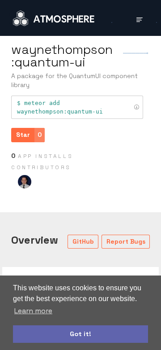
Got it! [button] (80, 334)
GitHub (83, 241)
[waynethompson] (24, 181)
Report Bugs (125, 241)
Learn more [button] (33, 310)
